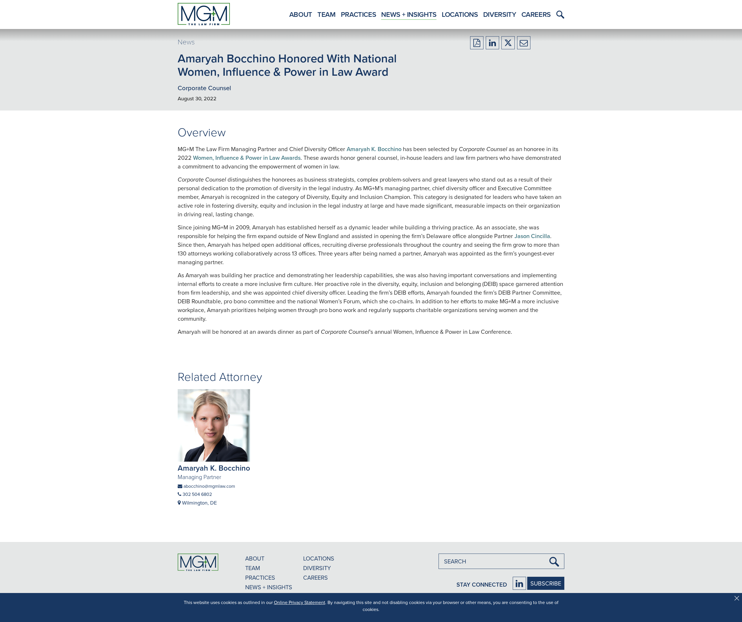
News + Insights (409, 14)
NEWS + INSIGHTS (268, 587)
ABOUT (254, 558)
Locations (460, 14)
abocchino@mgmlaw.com (208, 486)
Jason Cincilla (532, 236)
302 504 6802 (196, 494)
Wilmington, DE (199, 502)
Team (326, 14)
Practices (358, 14)
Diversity (499, 14)
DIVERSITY (317, 568)
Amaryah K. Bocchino (374, 149)
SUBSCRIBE (545, 583)
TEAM (252, 568)
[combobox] (501, 561)
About (300, 14)
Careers (536, 14)
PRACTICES (260, 577)
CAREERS (315, 577)
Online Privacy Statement (299, 602)
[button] (558, 14)
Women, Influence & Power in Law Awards (247, 157)
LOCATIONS (318, 558)
